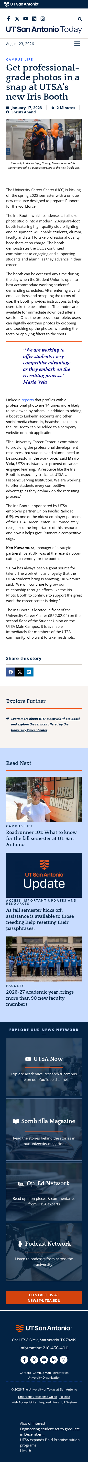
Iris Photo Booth (68, 718)
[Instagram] (42, 18)
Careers (25, 1373)
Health (25, 1450)
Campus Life (19, 826)
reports (28, 399)
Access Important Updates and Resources (41, 902)
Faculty (15, 985)
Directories (60, 1373)
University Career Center (29, 730)
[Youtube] (25, 18)
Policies (64, 1397)
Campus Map (42, 1373)
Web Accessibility (23, 1402)
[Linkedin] (34, 18)
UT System (69, 1402)
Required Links (48, 1402)
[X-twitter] (17, 18)
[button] (77, 44)
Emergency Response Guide (37, 1397)
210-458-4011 (56, 1348)
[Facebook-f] (8, 18)
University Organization (44, 1377)
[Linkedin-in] (54, 1360)
